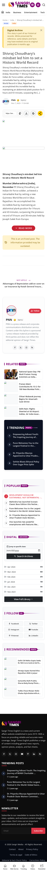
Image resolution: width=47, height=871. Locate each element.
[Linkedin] (34, 754)
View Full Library (23, 599)
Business (17, 12)
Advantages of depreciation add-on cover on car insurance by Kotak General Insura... (23, 285)
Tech (42, 12)
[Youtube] (22, 754)
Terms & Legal (16, 855)
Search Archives (23, 556)
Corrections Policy (37, 860)
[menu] (3, 5)
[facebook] (15, 347)
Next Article (22, 280)
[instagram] (26, 347)
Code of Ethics (31, 855)
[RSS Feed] (32, 347)
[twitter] (20, 347)
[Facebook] (4, 754)
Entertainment (30, 12)
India (8, 12)
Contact (12, 849)
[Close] (41, 30)
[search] (43, 5)
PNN (13, 100)
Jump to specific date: (16, 546)
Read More (23, 228)
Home (5, 20)
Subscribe (38, 831)
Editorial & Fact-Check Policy (14, 860)
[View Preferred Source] (33, 113)
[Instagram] (16, 754)
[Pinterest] (28, 754)
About (21, 849)
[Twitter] (10, 754)
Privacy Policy (32, 849)
